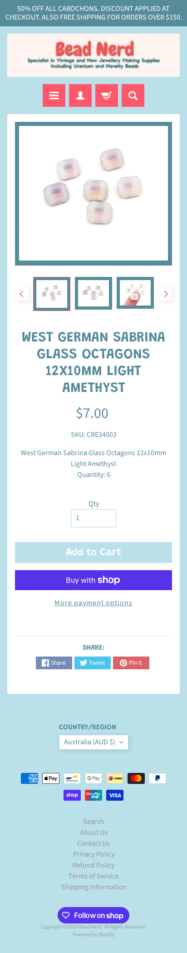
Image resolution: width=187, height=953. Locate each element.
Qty (94, 504)
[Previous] (22, 294)
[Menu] (54, 95)
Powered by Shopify (93, 934)
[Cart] (106, 95)
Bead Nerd (90, 926)
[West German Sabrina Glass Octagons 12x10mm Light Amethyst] (51, 294)
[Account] (80, 95)
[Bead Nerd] (93, 55)
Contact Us (93, 843)
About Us (94, 833)
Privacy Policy (93, 854)
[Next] (165, 294)
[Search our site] (133, 95)
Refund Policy (93, 865)
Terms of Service (94, 876)
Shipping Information (94, 887)
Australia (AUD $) (89, 742)
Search (93, 822)
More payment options (93, 603)
